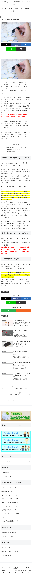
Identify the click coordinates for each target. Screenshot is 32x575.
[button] (21, 49)
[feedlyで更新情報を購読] (8, 310)
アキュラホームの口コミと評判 (9, 506)
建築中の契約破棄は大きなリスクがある (16, 147)
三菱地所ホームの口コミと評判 (9, 499)
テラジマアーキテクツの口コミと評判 (11, 502)
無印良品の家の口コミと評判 (9, 510)
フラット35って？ (6, 547)
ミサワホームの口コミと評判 (9, 488)
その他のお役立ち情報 (7, 536)
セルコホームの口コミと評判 (9, 517)
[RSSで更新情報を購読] (23, 310)
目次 (14, 144)
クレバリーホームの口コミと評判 (10, 513)
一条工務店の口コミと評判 (8, 491)
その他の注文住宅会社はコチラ (9, 521)
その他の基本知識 (6, 476)
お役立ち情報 (5, 291)
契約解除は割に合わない (13, 151)
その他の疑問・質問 (6, 555)
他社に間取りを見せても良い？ (9, 551)
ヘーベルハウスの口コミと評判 (9, 495)
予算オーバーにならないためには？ (11, 532)
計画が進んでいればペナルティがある (16, 149)
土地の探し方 (5, 472)
